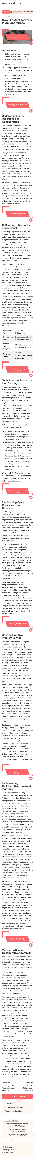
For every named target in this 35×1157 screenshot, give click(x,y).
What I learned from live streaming (17, 1129)
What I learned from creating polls (17, 1134)
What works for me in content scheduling (11, 11)
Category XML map (9, 1150)
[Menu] (32, 3)
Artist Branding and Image (13, 1107)
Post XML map (7, 1152)
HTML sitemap (7, 1147)
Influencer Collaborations (9, 16)
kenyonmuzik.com (11, 3)
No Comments (24, 26)
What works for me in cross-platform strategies (17, 1124)
